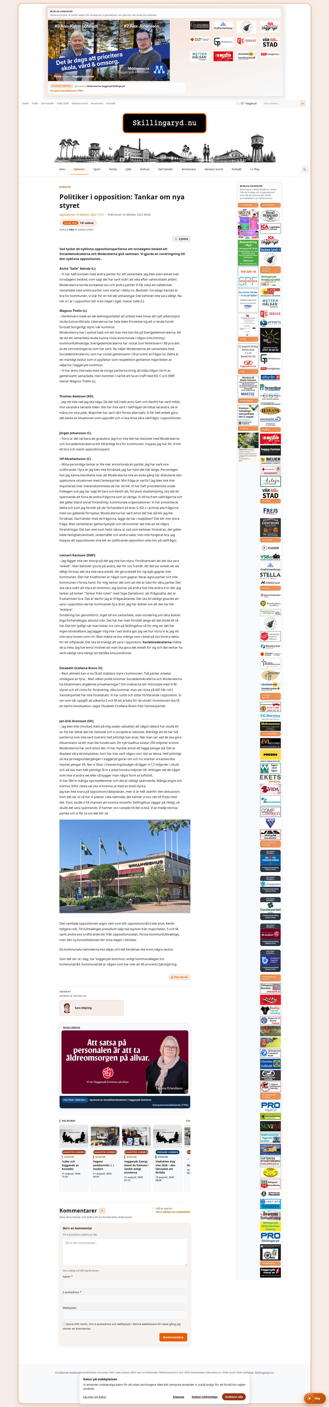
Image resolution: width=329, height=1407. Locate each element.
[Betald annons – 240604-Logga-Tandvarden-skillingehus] (270, 404)
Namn (68, 1276)
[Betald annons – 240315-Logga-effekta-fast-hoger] (270, 323)
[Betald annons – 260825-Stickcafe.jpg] (248, 325)
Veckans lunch (80, 103)
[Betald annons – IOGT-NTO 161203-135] (270, 1204)
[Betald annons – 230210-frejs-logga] (270, 511)
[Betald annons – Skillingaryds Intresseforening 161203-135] (270, 1184)
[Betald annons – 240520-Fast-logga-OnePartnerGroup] (223, 25)
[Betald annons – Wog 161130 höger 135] (270, 823)
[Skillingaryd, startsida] (164, 123)
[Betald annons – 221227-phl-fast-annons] (270, 54)
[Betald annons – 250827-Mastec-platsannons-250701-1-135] (248, 387)
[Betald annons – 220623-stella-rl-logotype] (270, 576)
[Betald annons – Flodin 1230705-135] (270, 548)
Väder (25, 103)
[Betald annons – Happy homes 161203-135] (270, 450)
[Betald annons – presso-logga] (270, 755)
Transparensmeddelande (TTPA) (66, 90)
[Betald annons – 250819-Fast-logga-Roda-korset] (270, 470)
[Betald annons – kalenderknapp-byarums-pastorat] (247, 56)
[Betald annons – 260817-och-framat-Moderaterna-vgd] (117, 50)
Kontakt (110, 103)
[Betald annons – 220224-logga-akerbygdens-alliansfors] (270, 604)
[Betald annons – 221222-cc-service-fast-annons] (270, 717)
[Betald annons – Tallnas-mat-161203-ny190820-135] (270, 259)
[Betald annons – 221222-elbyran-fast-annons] (270, 378)
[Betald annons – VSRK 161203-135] (270, 1086)
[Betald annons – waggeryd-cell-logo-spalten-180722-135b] (270, 768)
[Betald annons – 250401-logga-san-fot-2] (270, 340)
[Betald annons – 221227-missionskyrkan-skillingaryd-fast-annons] (270, 612)
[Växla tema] (304, 169)
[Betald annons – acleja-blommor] (270, 481)
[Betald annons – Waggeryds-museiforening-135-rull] (270, 1149)
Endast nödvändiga (205, 1397)
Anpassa (178, 1397)
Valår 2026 (63, 103)
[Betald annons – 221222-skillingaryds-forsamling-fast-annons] (200, 39)
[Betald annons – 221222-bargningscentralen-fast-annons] (270, 707)
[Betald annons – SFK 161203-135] (270, 1053)
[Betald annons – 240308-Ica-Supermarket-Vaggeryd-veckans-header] (270, 26)
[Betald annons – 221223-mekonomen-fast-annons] (270, 726)
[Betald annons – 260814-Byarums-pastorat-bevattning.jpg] (248, 447)
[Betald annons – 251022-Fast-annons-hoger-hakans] (270, 411)
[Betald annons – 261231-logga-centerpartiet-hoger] (270, 907)
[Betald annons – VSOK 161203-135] (270, 1031)
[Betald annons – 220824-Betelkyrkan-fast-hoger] (270, 647)
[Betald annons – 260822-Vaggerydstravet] (248, 356)
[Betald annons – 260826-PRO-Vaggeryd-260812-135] (248, 300)
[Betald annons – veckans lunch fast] (270, 250)
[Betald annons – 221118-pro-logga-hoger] (270, 1106)
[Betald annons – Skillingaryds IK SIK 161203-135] (270, 1000)
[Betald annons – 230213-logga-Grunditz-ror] (270, 421)
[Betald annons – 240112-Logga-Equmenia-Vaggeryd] (270, 595)
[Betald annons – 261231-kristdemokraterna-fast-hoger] (270, 860)
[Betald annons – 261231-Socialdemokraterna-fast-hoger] (270, 934)
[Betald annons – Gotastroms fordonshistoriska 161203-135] (270, 1172)
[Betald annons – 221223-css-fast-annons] (270, 397)
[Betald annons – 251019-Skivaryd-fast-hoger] (270, 1126)
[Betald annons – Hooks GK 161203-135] (270, 1042)
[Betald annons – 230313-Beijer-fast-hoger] (270, 461)
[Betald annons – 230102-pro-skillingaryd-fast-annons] (270, 1237)
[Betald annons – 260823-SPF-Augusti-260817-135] (248, 277)
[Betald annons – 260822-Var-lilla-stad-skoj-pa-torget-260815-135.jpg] (248, 224)
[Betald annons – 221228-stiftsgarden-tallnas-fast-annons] (247, 27)
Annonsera (97, 103)
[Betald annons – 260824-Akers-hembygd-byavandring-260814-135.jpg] (248, 253)
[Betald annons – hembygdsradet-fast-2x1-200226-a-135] (270, 1138)
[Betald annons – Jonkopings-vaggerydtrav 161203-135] (270, 1075)
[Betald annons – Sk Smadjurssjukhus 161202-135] (270, 280)
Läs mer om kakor (94, 1397)
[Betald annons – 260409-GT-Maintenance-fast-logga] (223, 42)
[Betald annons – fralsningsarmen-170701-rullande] (270, 636)
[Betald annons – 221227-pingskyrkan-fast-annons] (270, 675)
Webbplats (69, 1308)
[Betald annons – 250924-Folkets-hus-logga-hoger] (270, 527)
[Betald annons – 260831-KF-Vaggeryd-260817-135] (248, 415)
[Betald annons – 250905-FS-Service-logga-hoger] (247, 41)
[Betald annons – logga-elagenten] (223, 56)
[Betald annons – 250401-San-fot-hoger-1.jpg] (270, 291)
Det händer (47, 103)
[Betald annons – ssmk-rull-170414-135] (270, 988)
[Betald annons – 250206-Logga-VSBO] (270, 557)
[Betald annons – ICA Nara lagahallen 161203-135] (270, 228)
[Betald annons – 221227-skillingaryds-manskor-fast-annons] (270, 1194)
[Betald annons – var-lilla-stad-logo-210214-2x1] (270, 42)
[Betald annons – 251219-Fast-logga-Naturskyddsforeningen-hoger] (270, 1116)
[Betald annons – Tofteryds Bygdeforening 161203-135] (270, 1161)
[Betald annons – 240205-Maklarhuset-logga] (270, 582)
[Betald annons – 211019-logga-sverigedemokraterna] (270, 884)
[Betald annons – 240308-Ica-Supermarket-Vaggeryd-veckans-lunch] (270, 240)
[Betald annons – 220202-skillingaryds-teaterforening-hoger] (270, 1252)
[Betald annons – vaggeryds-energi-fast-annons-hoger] (270, 1273)
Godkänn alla (234, 1397)
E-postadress (72, 1292)
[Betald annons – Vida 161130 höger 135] (270, 789)
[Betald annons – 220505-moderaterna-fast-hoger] (270, 960)
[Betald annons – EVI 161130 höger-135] (270, 743)
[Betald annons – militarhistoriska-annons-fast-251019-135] (270, 1226)
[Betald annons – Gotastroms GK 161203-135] (270, 1064)
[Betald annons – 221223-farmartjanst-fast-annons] (270, 387)
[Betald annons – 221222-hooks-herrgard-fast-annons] (270, 215)
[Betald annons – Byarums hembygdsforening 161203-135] (270, 1215)
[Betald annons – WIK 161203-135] (270, 1020)
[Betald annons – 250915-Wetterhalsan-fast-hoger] (200, 56)
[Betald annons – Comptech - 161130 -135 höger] (270, 812)
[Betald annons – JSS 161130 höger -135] (270, 834)
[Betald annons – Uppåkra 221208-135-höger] (270, 779)
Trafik (35, 103)
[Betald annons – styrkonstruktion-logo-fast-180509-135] (270, 800)
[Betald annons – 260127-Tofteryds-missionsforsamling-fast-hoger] (270, 663)
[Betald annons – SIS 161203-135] (270, 1010)
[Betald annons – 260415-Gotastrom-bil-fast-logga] (200, 25)
